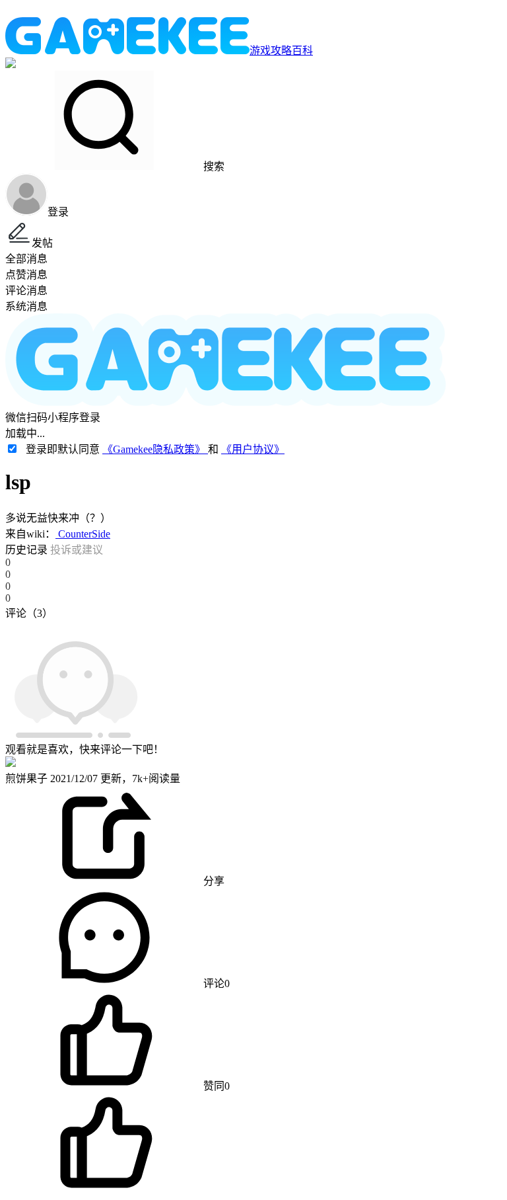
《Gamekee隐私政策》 (155, 449)
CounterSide (82, 534)
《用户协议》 (253, 449)
